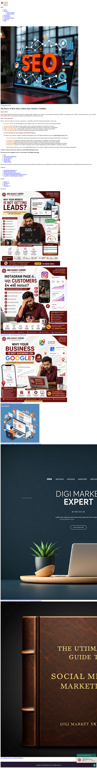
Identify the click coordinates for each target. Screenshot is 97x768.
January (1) (6, 181)
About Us (6, 11)
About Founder (10, 14)
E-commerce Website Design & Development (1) (15, 174)
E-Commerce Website (9, 18)
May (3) (6, 184)
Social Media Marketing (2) (10, 170)
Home (5, 9)
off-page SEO (7, 160)
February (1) (7, 183)
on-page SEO (7, 159)
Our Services (7, 15)
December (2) (7, 186)
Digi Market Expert (59, 135)
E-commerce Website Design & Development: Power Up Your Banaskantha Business (21, 600)
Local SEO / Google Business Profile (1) (13, 175)
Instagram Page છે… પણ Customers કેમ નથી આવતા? (14, 334)
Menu (2, 7)
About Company (11, 12)
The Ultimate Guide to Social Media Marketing (12, 758)
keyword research (8, 157)
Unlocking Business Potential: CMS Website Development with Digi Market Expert (21, 443)
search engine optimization (10, 156)
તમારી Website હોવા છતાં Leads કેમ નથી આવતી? (12, 266)
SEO (5, 155)
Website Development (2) (10, 171)
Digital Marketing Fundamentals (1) (12, 173)
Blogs (5, 20)
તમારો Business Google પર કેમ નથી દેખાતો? (11, 403)
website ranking (7, 161)
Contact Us (6, 19)
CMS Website (7, 16)
